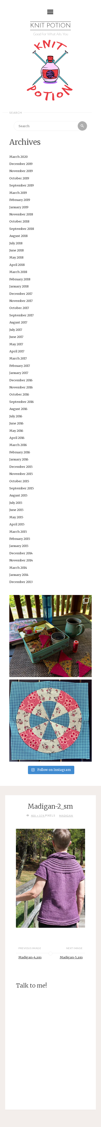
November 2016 (21, 387)
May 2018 (16, 257)
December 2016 (21, 380)
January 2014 (18, 575)
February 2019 (19, 200)
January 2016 (18, 459)
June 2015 (16, 510)
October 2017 (19, 308)
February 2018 (19, 279)
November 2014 (21, 560)
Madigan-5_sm (71, 957)
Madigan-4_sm (29, 957)
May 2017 (16, 344)
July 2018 (16, 243)
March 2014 (18, 568)
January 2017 (18, 373)
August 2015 (18, 495)
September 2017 (21, 315)
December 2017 (20, 294)
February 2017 (19, 366)
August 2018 (18, 236)
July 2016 (15, 416)
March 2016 (18, 445)
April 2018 (17, 265)
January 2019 (18, 207)
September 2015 (21, 488)
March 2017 (18, 358)
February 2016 (19, 452)
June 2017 (16, 337)
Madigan (66, 815)
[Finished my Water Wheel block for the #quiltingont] (50, 721)
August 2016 (18, 409)
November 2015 (21, 474)
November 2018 (21, 214)
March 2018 (18, 272)
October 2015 (19, 481)
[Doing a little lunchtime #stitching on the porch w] (50, 636)
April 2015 (17, 524)
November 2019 (21, 171)
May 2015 (16, 517)
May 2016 (16, 431)
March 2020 (18, 157)
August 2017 (18, 322)
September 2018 (21, 229)
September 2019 (21, 185)
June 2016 (16, 423)
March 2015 (18, 531)
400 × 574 (38, 815)
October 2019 (19, 178)
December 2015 (21, 467)
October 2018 (19, 221)
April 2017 (16, 351)
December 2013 (21, 582)
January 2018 (19, 286)
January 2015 (18, 546)
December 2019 (21, 164)
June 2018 (16, 250)
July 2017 (15, 330)
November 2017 (21, 301)
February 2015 (19, 539)
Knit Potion (50, 26)
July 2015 (15, 503)
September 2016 (21, 402)
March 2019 (18, 193)
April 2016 (17, 438)
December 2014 (21, 553)
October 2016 (19, 394)
